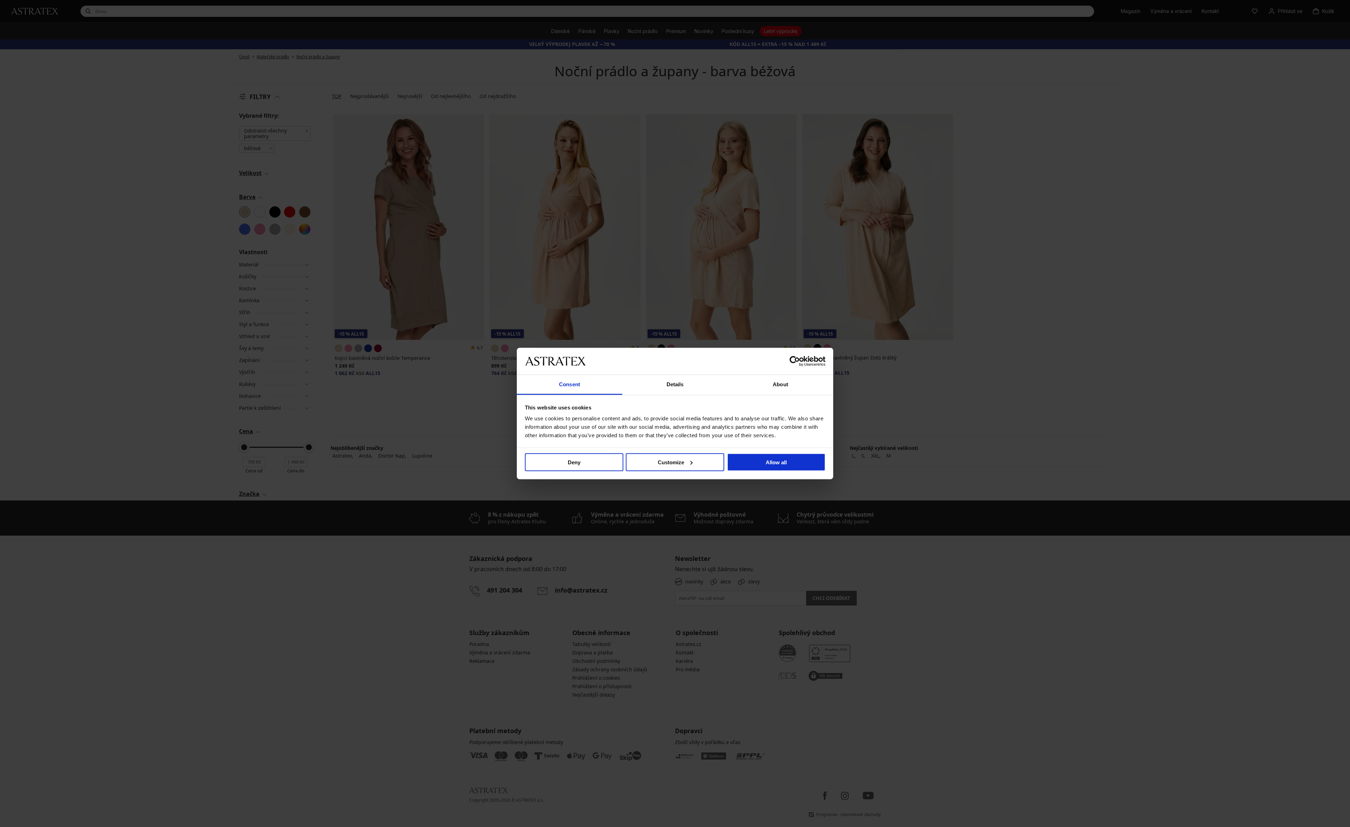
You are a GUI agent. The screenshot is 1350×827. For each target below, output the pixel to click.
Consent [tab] (569, 384)
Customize (671, 462)
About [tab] (780, 384)
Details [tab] (675, 384)
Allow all (776, 462)
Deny (574, 462)
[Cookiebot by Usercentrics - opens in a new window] (794, 361)
